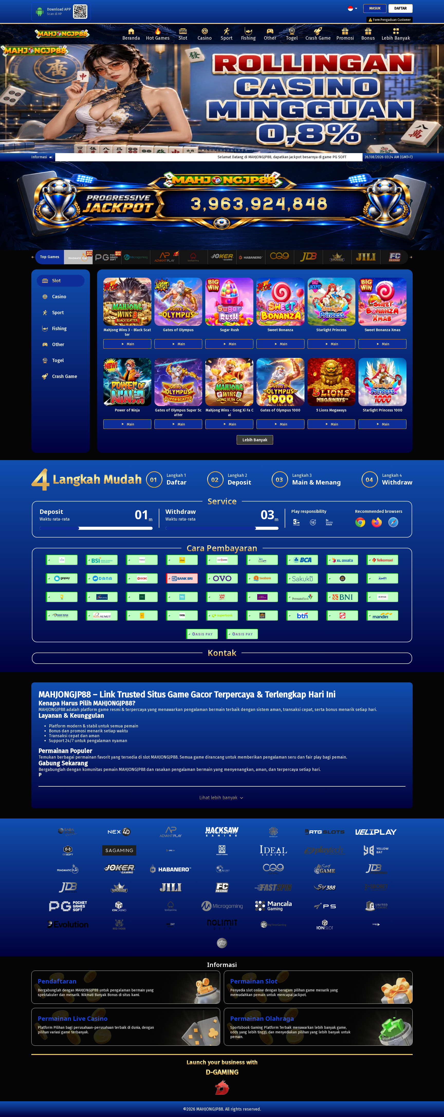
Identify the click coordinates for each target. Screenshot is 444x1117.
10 (232, 150)
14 (246, 150)
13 (242, 150)
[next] (422, 98)
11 (235, 150)
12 (239, 150)
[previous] (22, 98)
